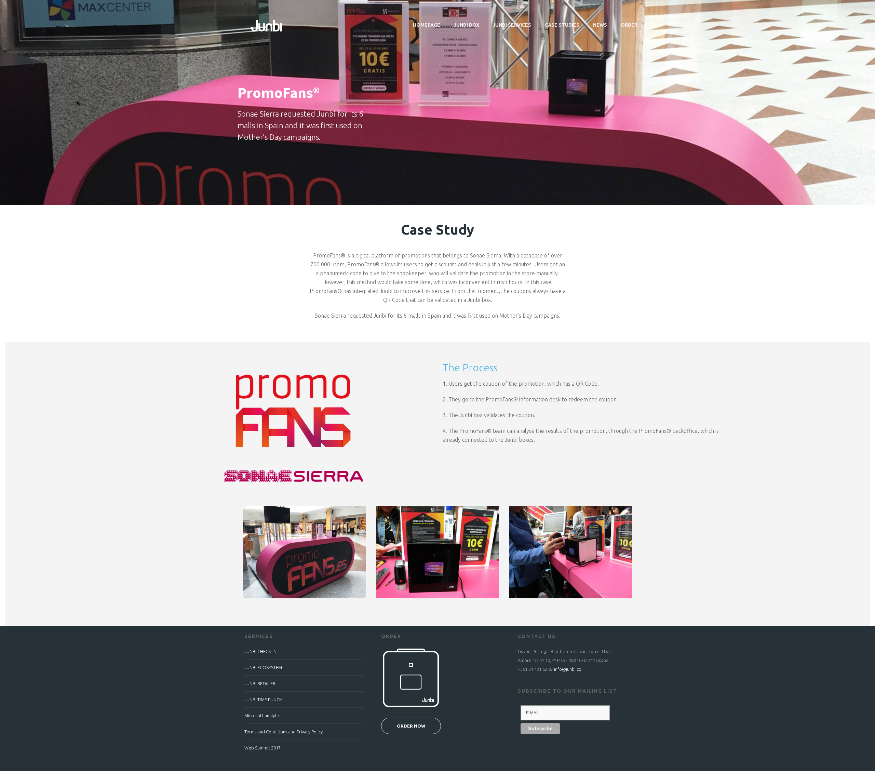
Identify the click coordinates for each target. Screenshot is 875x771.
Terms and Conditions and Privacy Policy (283, 731)
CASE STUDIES (562, 25)
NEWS (600, 25)
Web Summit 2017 (262, 747)
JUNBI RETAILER (259, 683)
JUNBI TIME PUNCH (263, 699)
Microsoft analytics (262, 715)
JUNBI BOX (466, 25)
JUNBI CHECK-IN (260, 651)
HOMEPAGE (426, 25)
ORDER (629, 25)
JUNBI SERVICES (512, 25)
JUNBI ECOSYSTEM (263, 667)
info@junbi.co (567, 669)
